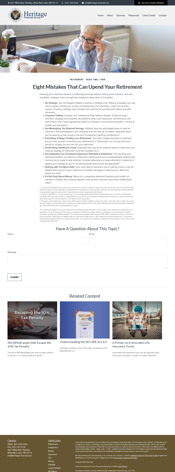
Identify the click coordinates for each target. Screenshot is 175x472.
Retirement (53, 444)
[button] (101, 15)
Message (12, 252)
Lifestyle (51, 464)
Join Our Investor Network (152, 2)
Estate (51, 451)
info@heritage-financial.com (97, 2)
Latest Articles (54, 468)
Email (91, 234)
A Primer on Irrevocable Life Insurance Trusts (131, 344)
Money (51, 461)
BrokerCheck (122, 466)
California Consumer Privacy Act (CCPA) (144, 455)
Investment (53, 447)
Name (10, 234)
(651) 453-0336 (71, 2)
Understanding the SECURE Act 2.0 (83, 342)
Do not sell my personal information (125, 458)
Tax (49, 457)
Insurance (52, 454)
